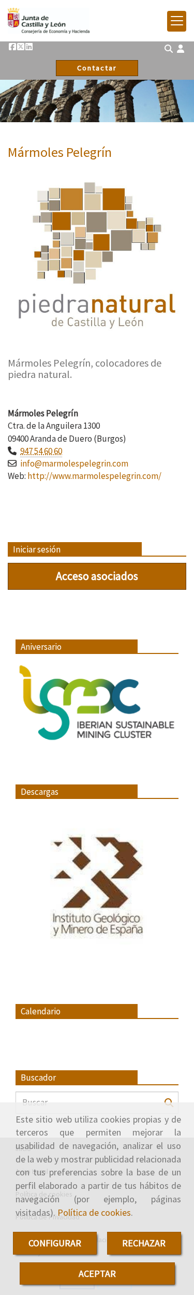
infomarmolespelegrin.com (74, 463)
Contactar (97, 67)
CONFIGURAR (54, 1243)
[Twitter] (20, 46)
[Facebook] (12, 46)
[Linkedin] (29, 46)
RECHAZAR (144, 1243)
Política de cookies (94, 1212)
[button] (180, 49)
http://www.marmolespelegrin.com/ (94, 476)
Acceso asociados (97, 576)
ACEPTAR (97, 1273)
